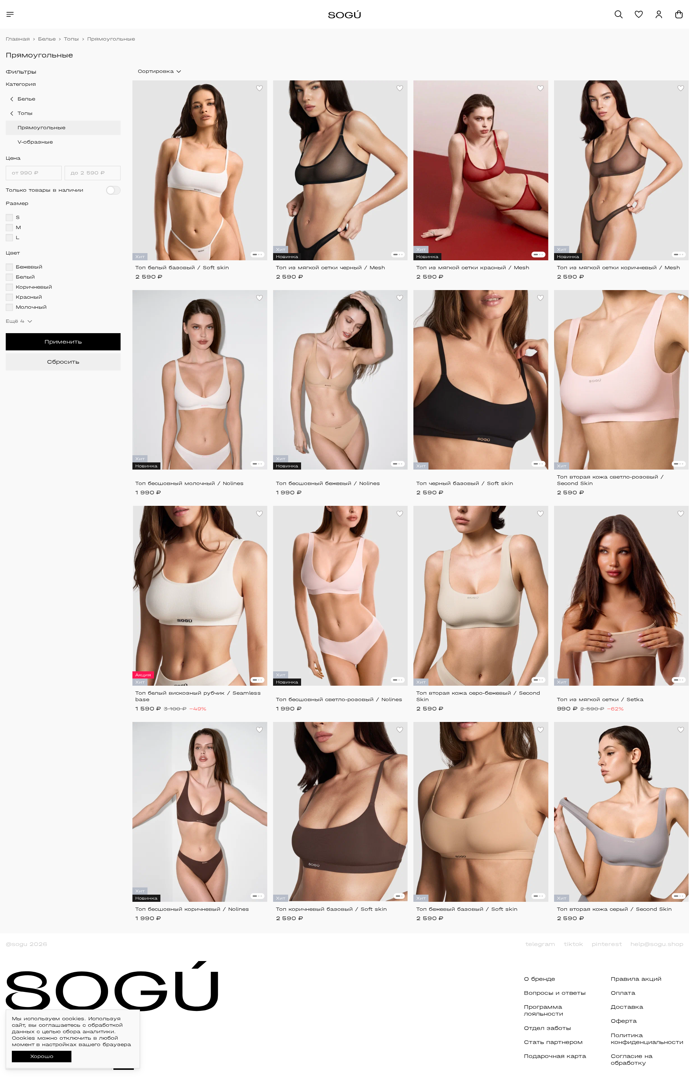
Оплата (623, 992)
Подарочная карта (555, 1056)
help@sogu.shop (657, 944)
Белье (47, 39)
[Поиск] (618, 14)
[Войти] (659, 14)
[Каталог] (10, 14)
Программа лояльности (543, 1010)
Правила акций (636, 978)
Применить (63, 341)
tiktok (573, 944)
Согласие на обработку (631, 1059)
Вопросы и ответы (555, 992)
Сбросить (63, 361)
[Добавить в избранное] (259, 88)
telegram (540, 944)
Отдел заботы (547, 1028)
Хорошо (41, 1056)
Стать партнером (553, 1042)
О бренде (539, 978)
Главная (18, 39)
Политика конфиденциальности (647, 1038)
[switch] (113, 190)
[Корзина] (679, 14)
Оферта (624, 1020)
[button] (638, 14)
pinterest (607, 944)
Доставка (627, 1006)
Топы (71, 39)
